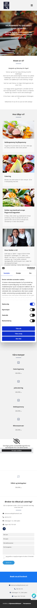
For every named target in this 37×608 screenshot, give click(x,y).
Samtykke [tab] (7, 273)
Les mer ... (18, 373)
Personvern (27, 603)
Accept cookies (17, 450)
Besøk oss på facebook (18, 576)
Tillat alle (18, 328)
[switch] (32, 309)
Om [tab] (30, 273)
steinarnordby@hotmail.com (13, 513)
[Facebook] (4, 529)
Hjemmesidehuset (15, 603)
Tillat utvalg (18, 333)
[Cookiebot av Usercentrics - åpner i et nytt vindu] (27, 268)
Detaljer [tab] (18, 273)
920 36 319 (8, 517)
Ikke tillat (18, 338)
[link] (16, 441)
